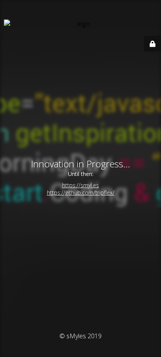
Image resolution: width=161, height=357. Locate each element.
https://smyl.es (80, 185)
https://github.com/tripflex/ (80, 192)
